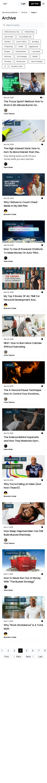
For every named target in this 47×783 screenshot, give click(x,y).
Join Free (35, 3)
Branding (35, 42)
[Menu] (43, 3)
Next (28, 656)
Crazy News (36, 51)
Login (23, 3)
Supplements (33, 46)
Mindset (7, 51)
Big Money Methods (9, 12)
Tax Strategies (22, 56)
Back (18, 656)
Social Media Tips (25, 37)
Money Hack (20, 61)
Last (40, 656)
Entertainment (21, 51)
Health (20, 46)
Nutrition (7, 42)
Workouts (7, 56)
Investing (7, 61)
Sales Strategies (37, 61)
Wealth (35, 56)
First (6, 656)
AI (5, 66)
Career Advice (21, 42)
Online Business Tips (11, 32)
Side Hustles (8, 37)
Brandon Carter (17, 66)
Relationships (29, 32)
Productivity (8, 46)
